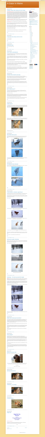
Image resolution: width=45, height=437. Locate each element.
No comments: (13, 42)
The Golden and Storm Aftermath (12, 164)
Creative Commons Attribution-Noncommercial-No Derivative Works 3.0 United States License (31, 67)
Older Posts (26, 427)
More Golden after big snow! (12, 134)
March (31, 40)
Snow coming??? (10, 334)
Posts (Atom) (10, 428)
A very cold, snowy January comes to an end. (14, 36)
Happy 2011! (9, 412)
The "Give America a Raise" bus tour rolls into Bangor (33, 24)
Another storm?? (10, 103)
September (31, 35)
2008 (30, 61)
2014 (30, 29)
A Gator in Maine (15, 3)
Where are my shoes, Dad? (11, 352)
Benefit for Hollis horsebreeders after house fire (34, 20)
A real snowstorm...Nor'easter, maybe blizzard (15, 192)
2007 (30, 62)
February (31, 41)
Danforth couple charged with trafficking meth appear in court (33, 21)
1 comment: (13, 49)
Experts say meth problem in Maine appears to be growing (34, 22)
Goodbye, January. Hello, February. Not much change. (16, 10)
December (31, 32)
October (31, 34)
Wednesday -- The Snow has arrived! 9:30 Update (15, 277)
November (31, 33)
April (30, 39)
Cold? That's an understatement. (12, 52)
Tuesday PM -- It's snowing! (11, 384)
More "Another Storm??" (32, 47)
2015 (30, 28)
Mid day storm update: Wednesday (13, 239)
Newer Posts (8, 427)
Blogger (24, 432)
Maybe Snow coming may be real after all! (33, 53)
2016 (30, 27)
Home (17, 427)
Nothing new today (10, 45)
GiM (33, 11)
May (30, 38)
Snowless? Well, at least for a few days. (14, 74)
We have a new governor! (11, 370)
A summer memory (10, 398)
